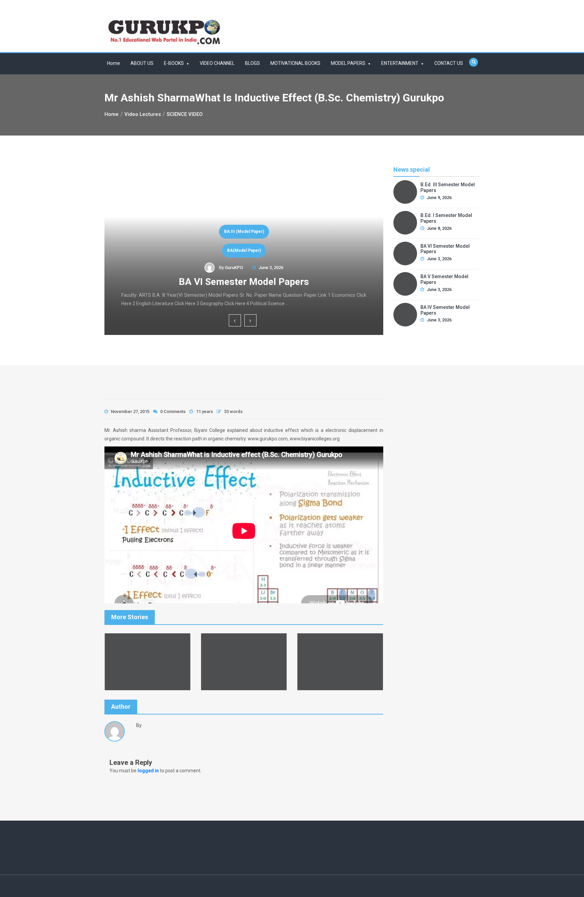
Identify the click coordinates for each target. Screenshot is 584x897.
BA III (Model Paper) (244, 231)
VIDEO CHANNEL (217, 63)
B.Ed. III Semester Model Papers (447, 187)
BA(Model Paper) (244, 250)
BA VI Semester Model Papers (244, 281)
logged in (148, 770)
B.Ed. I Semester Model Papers (446, 218)
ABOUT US (141, 63)
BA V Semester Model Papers (444, 279)
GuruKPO (234, 267)
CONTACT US (448, 63)
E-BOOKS (174, 63)
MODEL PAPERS (348, 63)
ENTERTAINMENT (399, 63)
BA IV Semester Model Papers (445, 310)
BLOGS (252, 63)
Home (113, 63)
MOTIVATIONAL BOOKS (295, 63)
